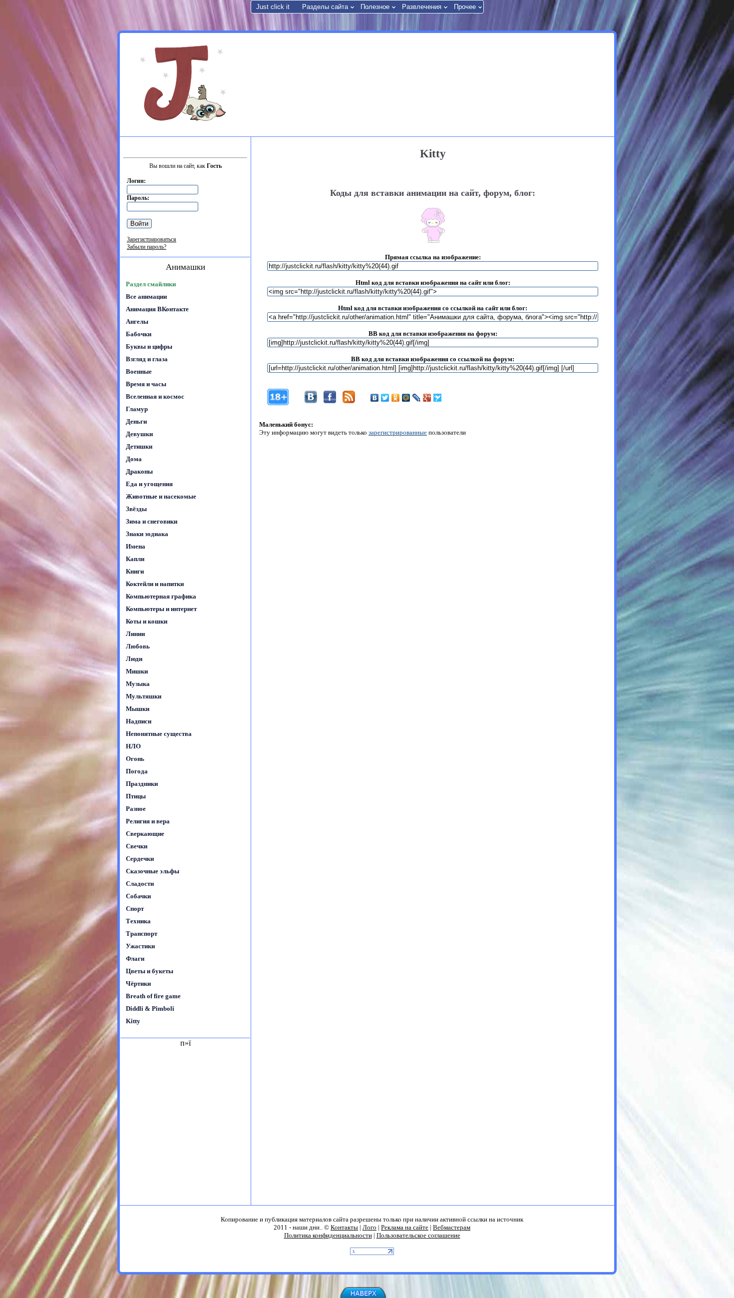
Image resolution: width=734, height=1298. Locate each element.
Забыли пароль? (146, 246)
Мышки (137, 708)
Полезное (375, 6)
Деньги (136, 421)
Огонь (135, 758)
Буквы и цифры (149, 346)
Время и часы (146, 384)
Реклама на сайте (404, 1227)
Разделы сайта (325, 6)
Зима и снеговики (151, 521)
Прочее (465, 6)
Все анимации (146, 296)
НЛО (133, 746)
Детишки (139, 446)
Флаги (135, 958)
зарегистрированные (397, 432)
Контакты (344, 1227)
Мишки (137, 671)
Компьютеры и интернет (161, 609)
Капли (135, 559)
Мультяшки (143, 696)
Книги (135, 571)
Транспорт (141, 933)
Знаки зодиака (147, 534)
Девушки (139, 434)
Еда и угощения (149, 484)
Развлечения (421, 6)
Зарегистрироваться (151, 239)
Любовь (138, 646)
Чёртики (138, 983)
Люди (134, 658)
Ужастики (140, 946)
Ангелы (137, 321)
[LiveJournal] (416, 397)
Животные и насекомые (161, 496)
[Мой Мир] (406, 397)
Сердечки (140, 858)
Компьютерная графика (161, 596)
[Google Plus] (427, 397)
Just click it (273, 6)
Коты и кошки (146, 621)
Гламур (137, 409)
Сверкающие (145, 833)
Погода (137, 771)
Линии (135, 634)
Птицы (136, 796)
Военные (139, 371)
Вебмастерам (451, 1227)
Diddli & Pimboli (150, 1008)
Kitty (133, 1021)
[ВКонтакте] (374, 397)
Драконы (139, 471)
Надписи (138, 721)
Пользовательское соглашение (418, 1235)
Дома (134, 459)
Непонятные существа (159, 733)
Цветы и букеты (149, 971)
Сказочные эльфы (152, 871)
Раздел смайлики (151, 284)
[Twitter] (385, 397)
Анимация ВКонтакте (157, 309)
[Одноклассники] (395, 397)
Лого (369, 1227)
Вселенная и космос (155, 396)
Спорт (135, 908)
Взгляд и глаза (147, 359)
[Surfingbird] (437, 397)
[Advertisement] (431, 83)
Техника (138, 921)
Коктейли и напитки (155, 584)
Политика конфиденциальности (328, 1235)
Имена (135, 546)
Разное (136, 808)
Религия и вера (148, 821)
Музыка (138, 683)
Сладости (140, 883)
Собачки (138, 896)
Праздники (142, 783)
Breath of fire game (153, 996)
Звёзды (136, 509)
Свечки (136, 846)
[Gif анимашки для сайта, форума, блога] (184, 84)
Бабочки (138, 334)
